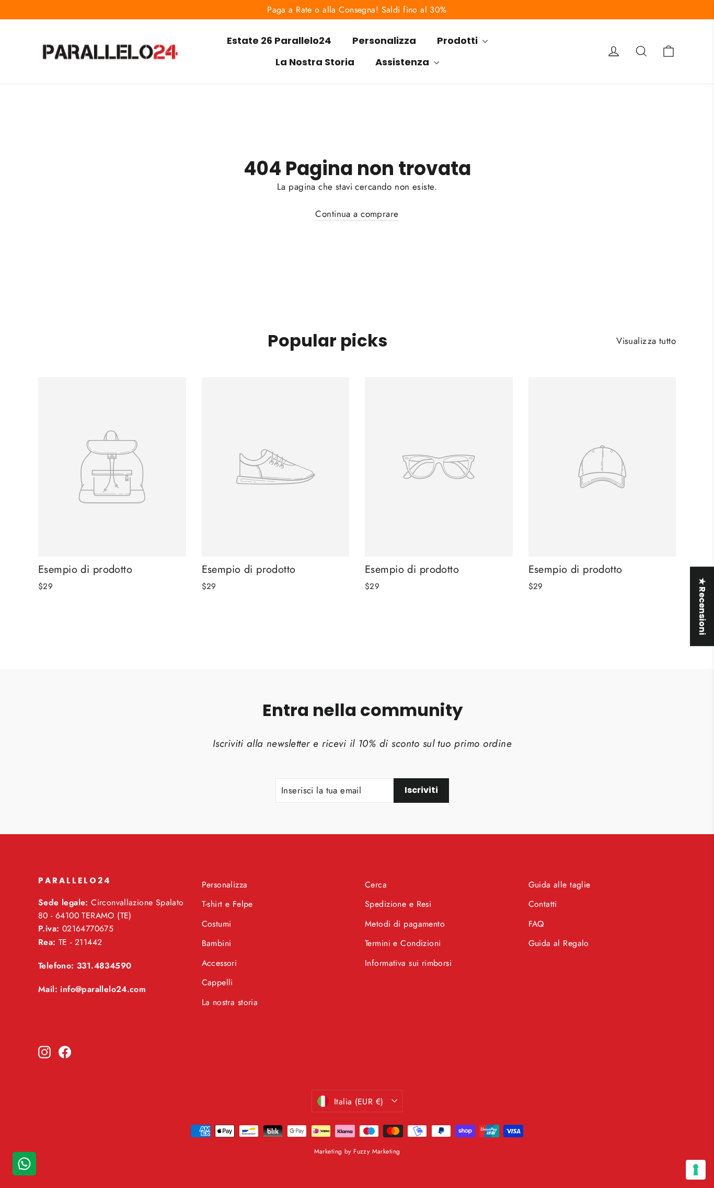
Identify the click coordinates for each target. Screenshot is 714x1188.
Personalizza (384, 40)
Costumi (217, 924)
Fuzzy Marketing (376, 1151)
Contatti (542, 904)
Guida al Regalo (558, 943)
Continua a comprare (356, 213)
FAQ (536, 924)
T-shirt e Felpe (227, 904)
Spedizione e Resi (398, 904)
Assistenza (403, 61)
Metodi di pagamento (405, 924)
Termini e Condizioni (403, 943)
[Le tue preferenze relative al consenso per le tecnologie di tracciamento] (696, 1170)
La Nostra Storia (314, 61)
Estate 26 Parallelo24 (279, 40)
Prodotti (458, 40)
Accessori (219, 963)
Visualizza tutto (646, 341)
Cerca (376, 885)
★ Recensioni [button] (702, 606)
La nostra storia (230, 1002)
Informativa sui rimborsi (408, 963)
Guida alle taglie (559, 885)
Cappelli (217, 982)
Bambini (217, 943)
